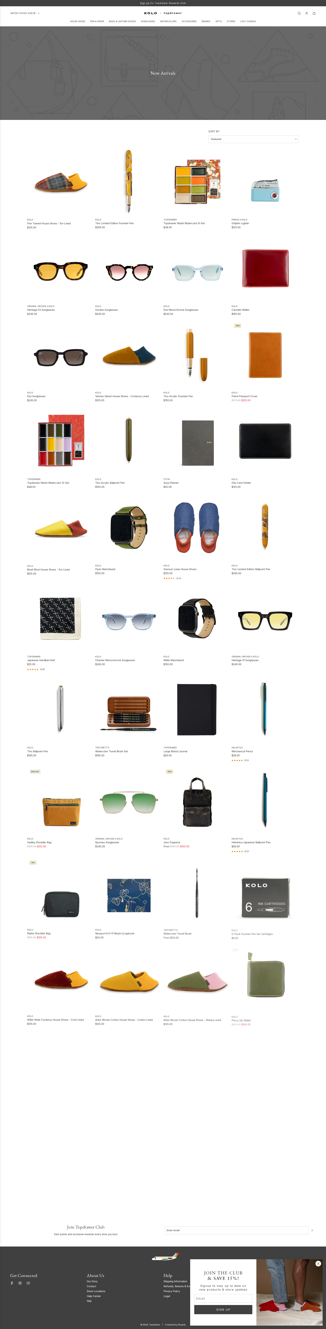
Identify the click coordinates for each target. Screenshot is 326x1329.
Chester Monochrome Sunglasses (115, 660)
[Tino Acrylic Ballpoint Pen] (128, 441)
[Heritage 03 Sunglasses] (60, 268)
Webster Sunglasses (39, 1106)
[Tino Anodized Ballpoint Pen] (265, 1064)
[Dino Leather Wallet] (197, 1064)
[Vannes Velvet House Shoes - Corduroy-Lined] (128, 354)
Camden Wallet (240, 309)
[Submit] (312, 1230)
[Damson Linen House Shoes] (197, 527)
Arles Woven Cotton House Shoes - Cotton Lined (124, 1019)
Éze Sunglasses (36, 396)
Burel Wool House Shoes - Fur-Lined (48, 569)
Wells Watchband (174, 660)
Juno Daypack (172, 842)
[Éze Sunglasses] (60, 354)
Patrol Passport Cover (244, 396)
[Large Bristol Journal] (197, 709)
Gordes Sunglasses (106, 309)
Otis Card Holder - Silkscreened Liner (117, 1106)
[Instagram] (20, 1283)
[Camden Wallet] (265, 268)
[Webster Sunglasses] (60, 1064)
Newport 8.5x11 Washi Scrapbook (114, 933)
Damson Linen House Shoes (180, 569)
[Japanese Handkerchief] (60, 618)
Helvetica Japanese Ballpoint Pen (251, 842)
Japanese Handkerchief (41, 660)
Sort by (214, 131)
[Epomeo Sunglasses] (128, 800)
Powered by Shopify (175, 1324)
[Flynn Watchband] (128, 527)
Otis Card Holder (241, 482)
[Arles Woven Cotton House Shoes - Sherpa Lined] (197, 978)
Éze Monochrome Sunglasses (181, 309)
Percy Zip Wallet (241, 1019)
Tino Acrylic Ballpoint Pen (110, 482)
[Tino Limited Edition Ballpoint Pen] (265, 527)
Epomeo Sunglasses (107, 842)
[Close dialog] (318, 1264)
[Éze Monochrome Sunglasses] (197, 268)
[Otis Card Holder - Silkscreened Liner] (128, 1064)
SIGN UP (223, 1309)
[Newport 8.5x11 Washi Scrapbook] (128, 891)
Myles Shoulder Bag (38, 933)
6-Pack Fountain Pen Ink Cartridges (252, 933)
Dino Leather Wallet (175, 1106)
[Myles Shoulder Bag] (60, 891)
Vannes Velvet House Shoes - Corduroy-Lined (122, 396)
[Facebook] (12, 1283)
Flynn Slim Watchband (40, 1192)
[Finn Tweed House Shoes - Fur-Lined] (60, 182)
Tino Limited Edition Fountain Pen (114, 223)
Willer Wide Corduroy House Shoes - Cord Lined (55, 1019)
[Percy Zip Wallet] (265, 978)
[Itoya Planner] (197, 441)
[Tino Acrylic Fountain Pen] (197, 354)
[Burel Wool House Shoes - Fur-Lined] (60, 528)
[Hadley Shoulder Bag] (60, 800)
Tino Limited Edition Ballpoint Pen (251, 569)
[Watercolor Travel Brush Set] (128, 709)
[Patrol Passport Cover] (265, 354)
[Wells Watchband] (197, 618)
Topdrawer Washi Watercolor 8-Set (184, 223)
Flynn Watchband (105, 569)
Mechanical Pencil (242, 751)
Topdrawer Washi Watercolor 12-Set (48, 482)
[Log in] (306, 13)
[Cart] (314, 13)
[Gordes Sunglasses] (128, 268)
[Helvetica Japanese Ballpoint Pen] (265, 800)
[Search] (299, 13)
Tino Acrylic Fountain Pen (178, 396)
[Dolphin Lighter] (265, 181)
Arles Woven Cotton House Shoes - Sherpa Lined (192, 1019)
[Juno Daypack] (197, 800)
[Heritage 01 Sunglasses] (265, 618)
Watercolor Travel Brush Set (111, 751)
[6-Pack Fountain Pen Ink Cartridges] (265, 891)
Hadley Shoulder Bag (39, 842)
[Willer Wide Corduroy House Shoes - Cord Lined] (60, 978)
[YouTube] (28, 1283)
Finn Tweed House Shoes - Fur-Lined (49, 223)
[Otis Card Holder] (265, 441)
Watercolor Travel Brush (178, 933)
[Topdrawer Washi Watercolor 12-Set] (60, 441)
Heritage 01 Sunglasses (245, 660)
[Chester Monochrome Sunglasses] (128, 618)
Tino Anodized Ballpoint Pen (248, 1106)
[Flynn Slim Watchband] (60, 1151)
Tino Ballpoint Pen (37, 751)
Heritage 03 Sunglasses (41, 309)
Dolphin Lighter (240, 223)
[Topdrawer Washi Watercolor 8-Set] (197, 181)
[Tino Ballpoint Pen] (60, 709)
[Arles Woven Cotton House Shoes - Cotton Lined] (128, 978)
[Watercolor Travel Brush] (197, 891)
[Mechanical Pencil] (265, 709)
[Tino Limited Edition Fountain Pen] (128, 181)
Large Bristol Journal (175, 751)
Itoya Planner (171, 482)
